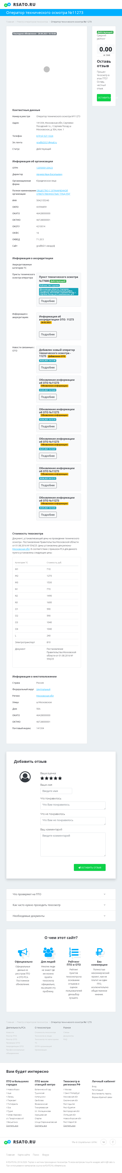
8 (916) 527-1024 (44, 136)
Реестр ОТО (11, 1039)
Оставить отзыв (104, 97)
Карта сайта (24, 1154)
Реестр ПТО (11, 1036)
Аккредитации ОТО (15, 1046)
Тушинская (39, 1093)
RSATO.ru (24, 4)
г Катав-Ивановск (14, 1114)
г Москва (67, 1089)
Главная (10, 1154)
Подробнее (48, 301)
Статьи (66, 1032)
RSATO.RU (24, 1142)
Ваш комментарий (51, 829)
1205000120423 (44, 168)
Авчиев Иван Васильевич (49, 174)
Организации (41, 1050)
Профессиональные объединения (15, 1051)
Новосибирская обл (72, 1118)
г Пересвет (11, 1100)
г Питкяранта (12, 1104)
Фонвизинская (41, 1104)
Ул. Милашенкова (43, 1111)
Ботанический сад (43, 1089)
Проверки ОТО (13, 1043)
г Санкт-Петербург (71, 1093)
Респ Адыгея (69, 1104)
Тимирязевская (41, 1107)
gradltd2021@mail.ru (46, 142)
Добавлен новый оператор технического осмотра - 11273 (57, 353)
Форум (45, 1154)
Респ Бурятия (69, 1107)
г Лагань (10, 1096)
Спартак (38, 1118)
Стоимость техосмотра (45, 1032)
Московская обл (21, 549)
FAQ (65, 1039)
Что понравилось (50, 798)
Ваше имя (46, 785)
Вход (94, 1086)
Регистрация (97, 1090)
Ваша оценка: (48, 773)
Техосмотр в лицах (43, 1036)
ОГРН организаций (43, 1046)
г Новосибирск (13, 1089)
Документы (68, 1036)
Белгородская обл (71, 1111)
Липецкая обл (69, 1114)
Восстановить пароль (101, 1093)
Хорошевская (41, 1114)
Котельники (40, 1096)
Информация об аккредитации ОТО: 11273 (56, 318)
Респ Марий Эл (70, 1122)
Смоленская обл (70, 1100)
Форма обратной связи (102, 1097)
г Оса (8, 1107)
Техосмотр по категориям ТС (47, 1041)
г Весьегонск (12, 1122)
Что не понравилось (52, 814)
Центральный (43, 689)
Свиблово (39, 1100)
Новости (10, 1032)
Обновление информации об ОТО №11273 (57, 381)
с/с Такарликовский (15, 1118)
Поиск (36, 1154)
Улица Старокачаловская (46, 1122)
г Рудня (9, 1111)
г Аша (8, 1093)
